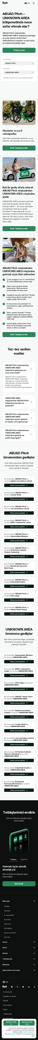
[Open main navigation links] (33, 3)
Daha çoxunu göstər (17, 485)
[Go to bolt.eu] (5, 3)
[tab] (13, 859)
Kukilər (5, 1009)
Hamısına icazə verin (27, 1023)
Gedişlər (7, 906)
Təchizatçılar (7, 992)
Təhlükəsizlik (7, 1014)
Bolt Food (7, 924)
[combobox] (19, 63)
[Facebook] (11, 986)
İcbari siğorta (7, 1005)
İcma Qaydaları (8, 1018)
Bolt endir (19, 884)
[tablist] (19, 859)
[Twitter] (17, 986)
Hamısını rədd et (11, 1023)
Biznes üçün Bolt (10, 933)
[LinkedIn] (29, 986)
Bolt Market (8, 928)
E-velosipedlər (9, 915)
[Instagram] (23, 986)
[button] (31, 369)
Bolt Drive (7, 919)
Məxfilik (5, 1001)
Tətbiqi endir (19, 50)
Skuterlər (7, 911)
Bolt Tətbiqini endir (19, 148)
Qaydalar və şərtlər (9, 996)
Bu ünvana (6, 68)
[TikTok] (34, 986)
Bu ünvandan (7, 59)
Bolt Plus (7, 937)
